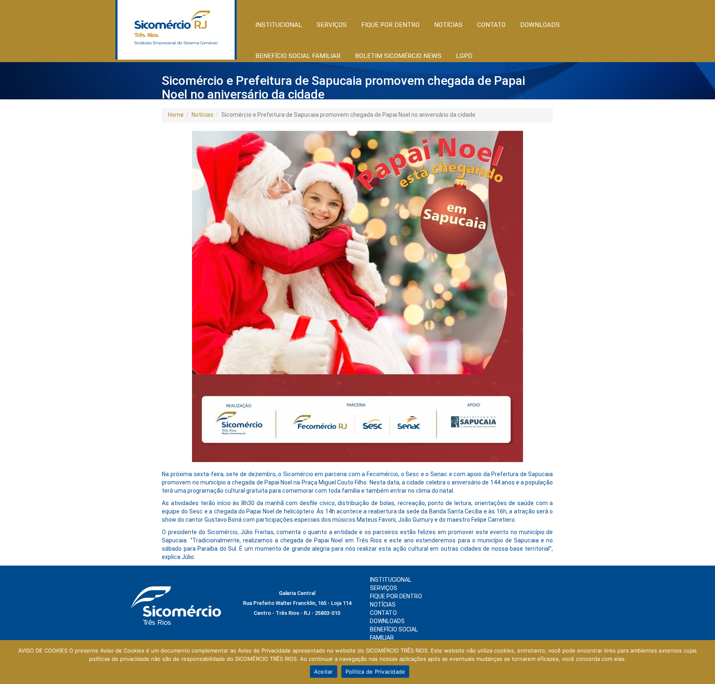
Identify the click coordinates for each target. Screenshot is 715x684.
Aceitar (323, 671)
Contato (491, 25)
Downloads (540, 25)
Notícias (203, 114)
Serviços (383, 588)
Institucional (390, 579)
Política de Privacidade (375, 671)
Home (176, 114)
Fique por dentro (396, 596)
